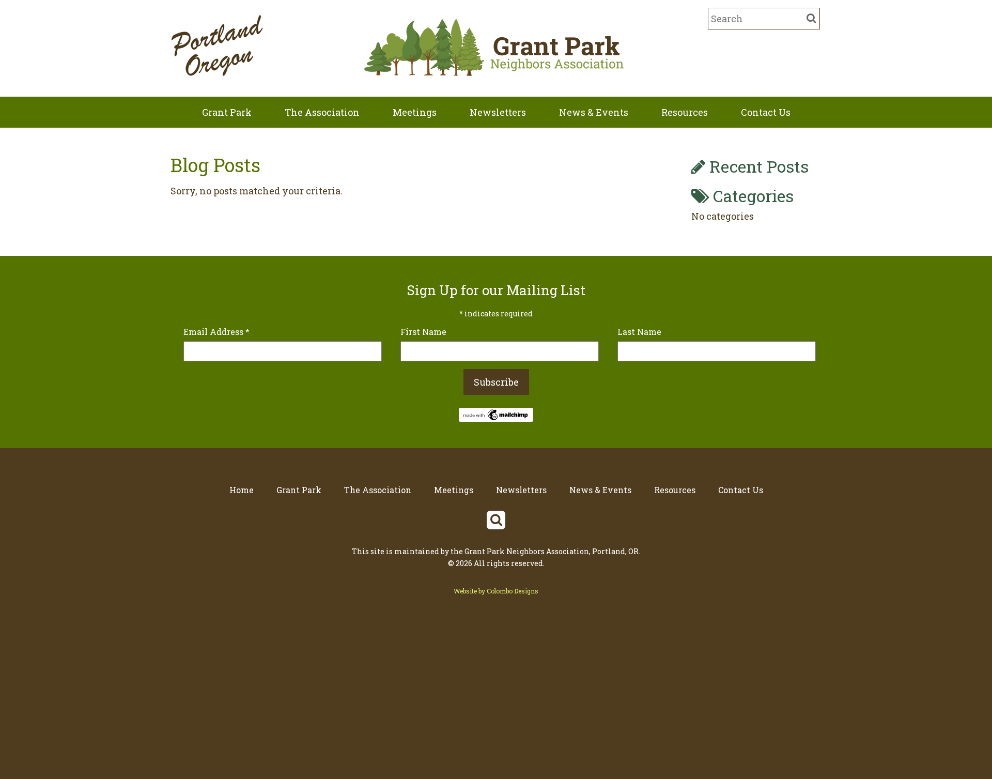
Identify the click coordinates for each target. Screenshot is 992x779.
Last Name (639, 331)
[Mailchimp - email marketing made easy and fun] (496, 418)
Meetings (415, 112)
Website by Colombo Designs (496, 591)
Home (241, 489)
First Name (423, 331)
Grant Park (227, 112)
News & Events (593, 112)
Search (496, 520)
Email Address (216, 331)
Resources (684, 112)
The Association (322, 112)
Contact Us (766, 112)
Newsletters (498, 112)
